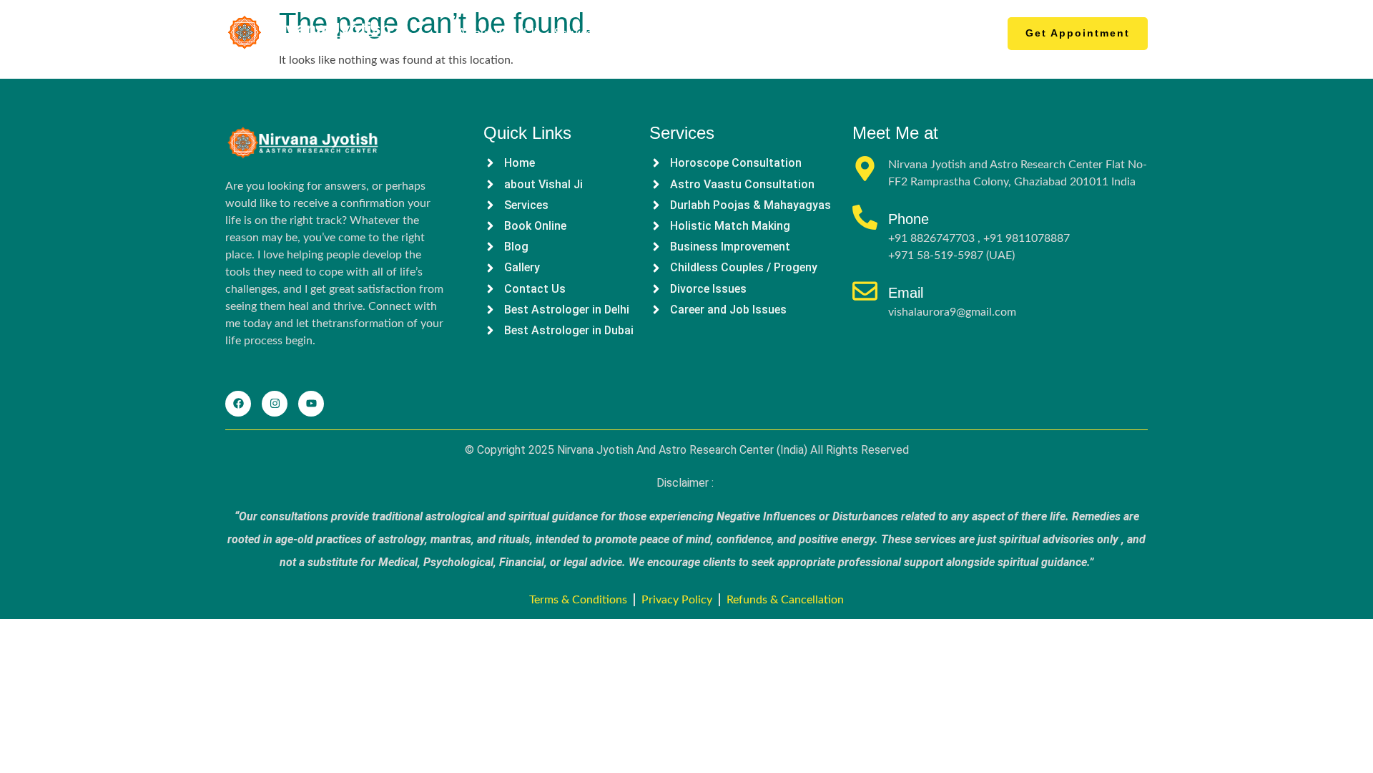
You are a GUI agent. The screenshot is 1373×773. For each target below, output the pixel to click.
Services (576, 33)
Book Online (725, 33)
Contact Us (917, 33)
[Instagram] (274, 404)
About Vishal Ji (497, 33)
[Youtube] (311, 404)
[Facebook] (238, 404)
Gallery (836, 33)
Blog (788, 33)
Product (652, 33)
